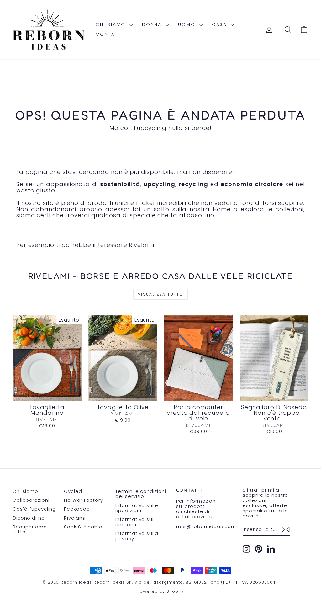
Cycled (73, 491)
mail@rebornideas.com (206, 526)
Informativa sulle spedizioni (136, 508)
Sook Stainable (83, 526)
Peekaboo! (77, 508)
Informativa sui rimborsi (134, 522)
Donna (153, 24)
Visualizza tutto (160, 294)
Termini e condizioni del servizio (140, 494)
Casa (220, 24)
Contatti (109, 34)
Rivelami (74, 518)
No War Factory (83, 500)
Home (222, 209)
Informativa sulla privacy (136, 536)
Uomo (188, 24)
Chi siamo (112, 24)
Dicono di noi (29, 518)
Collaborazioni (31, 500)
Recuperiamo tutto (30, 529)
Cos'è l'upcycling (34, 508)
